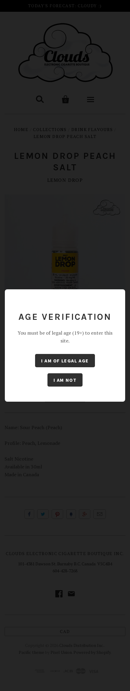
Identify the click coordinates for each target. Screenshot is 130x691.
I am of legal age (65, 361)
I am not (65, 380)
